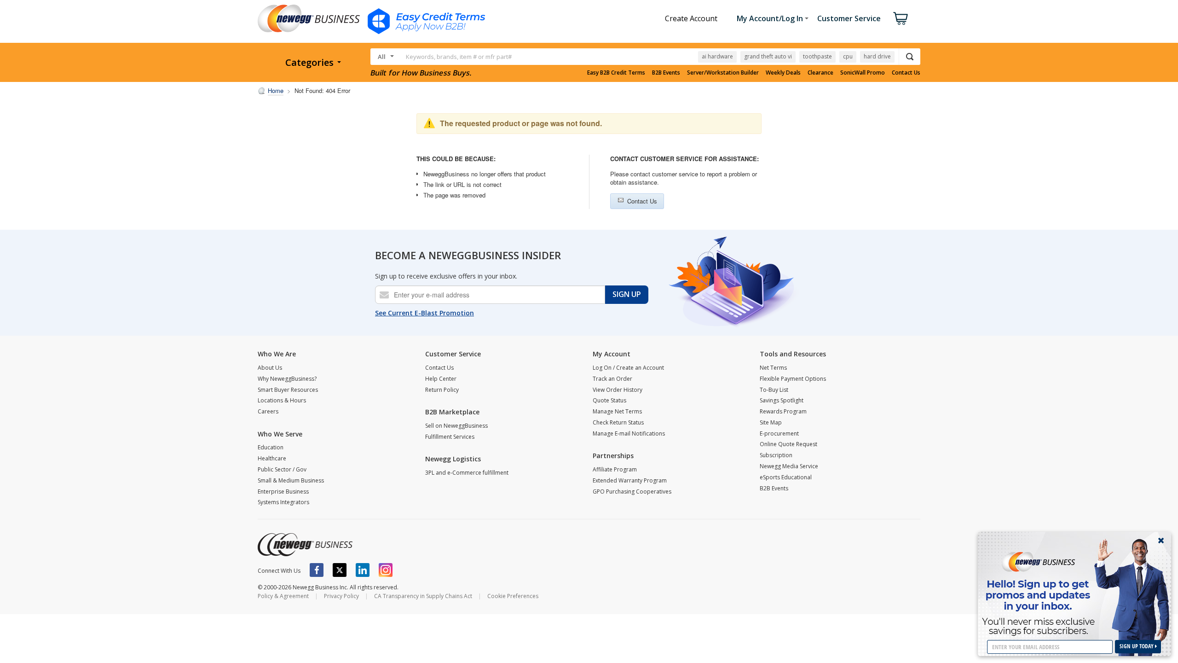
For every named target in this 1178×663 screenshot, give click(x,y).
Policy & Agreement (283, 596)
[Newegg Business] (305, 544)
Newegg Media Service (789, 466)
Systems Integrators (283, 502)
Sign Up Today (1137, 646)
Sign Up (626, 294)
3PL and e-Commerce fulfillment (466, 473)
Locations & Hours (282, 400)
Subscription (776, 455)
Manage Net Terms (617, 411)
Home (275, 90)
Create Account (691, 18)
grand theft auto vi (768, 56)
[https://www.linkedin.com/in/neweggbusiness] (363, 570)
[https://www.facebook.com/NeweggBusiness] (316, 570)
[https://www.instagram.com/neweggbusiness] (386, 570)
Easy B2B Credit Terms (616, 72)
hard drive (877, 56)
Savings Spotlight (781, 400)
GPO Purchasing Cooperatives (632, 491)
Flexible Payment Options (793, 379)
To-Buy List (774, 390)
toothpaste (817, 56)
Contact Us (906, 72)
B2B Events (666, 72)
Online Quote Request (788, 444)
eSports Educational (786, 477)
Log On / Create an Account (628, 368)
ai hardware (717, 56)
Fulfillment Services (449, 437)
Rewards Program (783, 411)
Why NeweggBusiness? (287, 379)
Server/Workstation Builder (723, 72)
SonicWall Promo (862, 72)
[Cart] (900, 18)
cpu (848, 56)
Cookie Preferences (512, 596)
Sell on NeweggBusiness (456, 426)
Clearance (820, 72)
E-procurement (779, 433)
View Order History (617, 390)
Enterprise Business (283, 491)
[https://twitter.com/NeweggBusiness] (339, 570)
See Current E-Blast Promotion (424, 312)
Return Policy (442, 390)
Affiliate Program (615, 469)
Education (270, 447)
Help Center (440, 379)
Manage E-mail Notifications (629, 433)
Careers (268, 411)
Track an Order (612, 379)
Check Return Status (618, 422)
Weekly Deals (783, 72)
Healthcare (272, 458)
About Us (270, 368)
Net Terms (773, 368)
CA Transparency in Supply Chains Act (423, 596)
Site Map (771, 422)
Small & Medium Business (291, 480)
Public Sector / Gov (282, 469)
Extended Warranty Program (630, 480)
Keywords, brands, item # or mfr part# (459, 56)
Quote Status (609, 400)
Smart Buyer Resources (288, 390)
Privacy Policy (341, 596)
